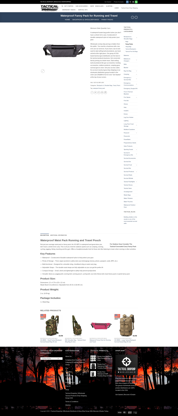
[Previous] (40, 330)
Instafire (126, 110)
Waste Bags (127, 195)
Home (67, 20)
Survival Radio (128, 175)
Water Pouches (128, 201)
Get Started (108, 2)
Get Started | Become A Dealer (125, 394)
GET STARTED (68, 6)
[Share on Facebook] (92, 92)
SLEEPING (109, 6)
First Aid (126, 100)
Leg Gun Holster (128, 117)
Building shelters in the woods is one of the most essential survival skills (130, 220)
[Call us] (136, 2)
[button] (116, 8)
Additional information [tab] (58, 235)
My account (69, 379)
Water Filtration (128, 198)
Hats (125, 107)
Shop (67, 389)
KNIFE (92, 6)
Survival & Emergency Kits (128, 154)
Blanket (126, 67)
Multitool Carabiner (129, 129)
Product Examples (119, 2)
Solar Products (128, 146)
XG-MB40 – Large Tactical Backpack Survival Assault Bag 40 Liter (125, 341)
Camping (126, 74)
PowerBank (127, 139)
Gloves (126, 104)
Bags (127, 41)
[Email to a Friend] (98, 92)
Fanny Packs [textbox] (50, 358)
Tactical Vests (128, 188)
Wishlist (68, 405)
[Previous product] (136, 17)
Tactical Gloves (128, 185)
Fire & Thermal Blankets (128, 93)
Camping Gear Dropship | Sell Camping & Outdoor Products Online (75, 362)
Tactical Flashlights (129, 181)
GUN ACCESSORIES (82, 6)
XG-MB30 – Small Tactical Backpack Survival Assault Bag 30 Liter (51, 341)
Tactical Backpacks (131, 49)
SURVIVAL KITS (83, 10)
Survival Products (129, 171)
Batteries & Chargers (127, 60)
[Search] (62, 6)
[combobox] (51, 358)
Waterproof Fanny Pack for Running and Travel (100, 341)
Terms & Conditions (71, 401)
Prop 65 (68, 386)
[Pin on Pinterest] (102, 92)
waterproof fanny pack (99, 88)
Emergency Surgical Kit (130, 88)
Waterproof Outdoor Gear (129, 206)
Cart (66, 368)
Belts (125, 64)
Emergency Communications (129, 84)
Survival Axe (127, 161)
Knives (126, 114)
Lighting (126, 120)
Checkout (68, 372)
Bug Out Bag (127, 71)
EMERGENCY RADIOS (68, 10)
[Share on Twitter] (95, 92)
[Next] (137, 330)
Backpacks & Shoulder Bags (85, 20)
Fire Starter (127, 97)
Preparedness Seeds (130, 143)
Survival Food (128, 165)
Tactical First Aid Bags (132, 51)
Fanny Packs (107, 20)
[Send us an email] (133, 2)
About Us (68, 356)
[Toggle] (136, 38)
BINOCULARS (99, 6)
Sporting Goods (128, 149)
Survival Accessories (130, 158)
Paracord (126, 133)
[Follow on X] (130, 2)
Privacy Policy (70, 382)
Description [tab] (44, 235)
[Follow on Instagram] (127, 2)
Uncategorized (128, 191)
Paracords (127, 136)
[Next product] (132, 17)
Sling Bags (128, 46)
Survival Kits (127, 168)
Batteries (126, 55)
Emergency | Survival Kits (127, 78)
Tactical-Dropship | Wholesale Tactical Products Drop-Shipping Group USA (76, 395)
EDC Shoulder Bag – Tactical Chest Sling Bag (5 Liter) (75, 341)
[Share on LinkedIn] (105, 92)
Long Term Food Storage (129, 125)
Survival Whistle (128, 178)
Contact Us (69, 375)
